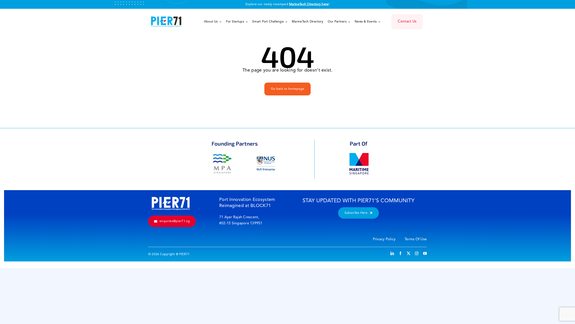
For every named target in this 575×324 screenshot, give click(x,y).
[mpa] (222, 155)
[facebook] (400, 253)
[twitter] (408, 253)
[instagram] (416, 253)
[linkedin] (392, 253)
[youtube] (425, 253)
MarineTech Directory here (309, 4)
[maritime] (359, 155)
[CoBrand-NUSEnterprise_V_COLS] (266, 155)
